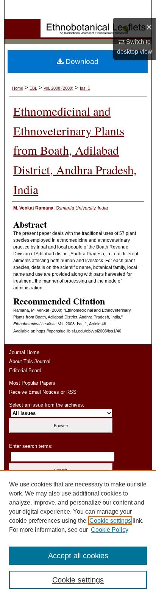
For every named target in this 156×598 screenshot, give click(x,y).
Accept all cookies (78, 555)
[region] (78, 534)
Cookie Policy (109, 530)
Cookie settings (110, 520)
